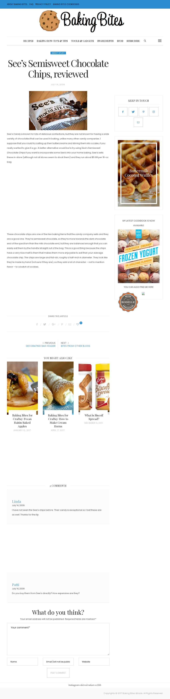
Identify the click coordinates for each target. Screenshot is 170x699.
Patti (15, 584)
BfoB (120, 41)
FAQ (31, 4)
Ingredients (105, 41)
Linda (16, 501)
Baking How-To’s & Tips (52, 41)
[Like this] (78, 324)
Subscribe (133, 41)
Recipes (28, 41)
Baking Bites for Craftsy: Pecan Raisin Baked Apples (22, 420)
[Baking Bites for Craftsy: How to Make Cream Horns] (58, 388)
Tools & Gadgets (82, 41)
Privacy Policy (43, 4)
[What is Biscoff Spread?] (94, 388)
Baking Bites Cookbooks (66, 4)
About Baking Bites (17, 4)
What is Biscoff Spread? (94, 417)
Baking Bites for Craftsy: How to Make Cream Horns (58, 420)
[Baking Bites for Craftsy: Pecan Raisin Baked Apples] (22, 388)
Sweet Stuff (58, 53)
